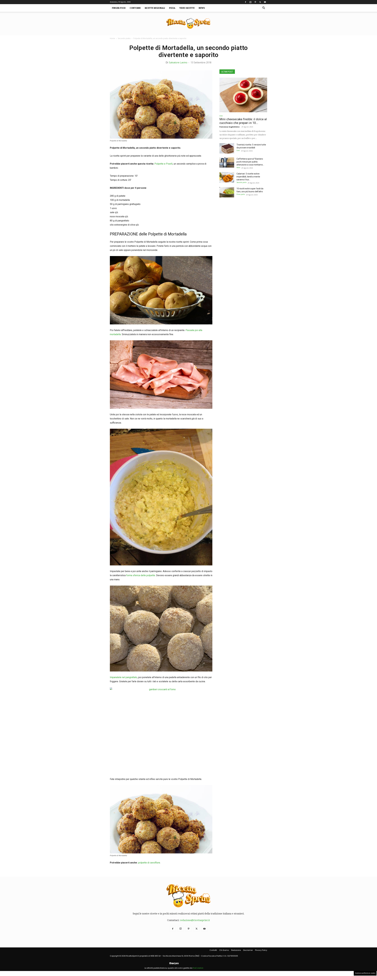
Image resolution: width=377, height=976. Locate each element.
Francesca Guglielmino (229, 127)
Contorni (135, 8)
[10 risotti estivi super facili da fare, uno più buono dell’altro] (226, 192)
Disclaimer (248, 950)
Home (112, 38)
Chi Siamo (224, 950)
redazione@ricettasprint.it (195, 920)
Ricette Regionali (155, 8)
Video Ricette (187, 8)
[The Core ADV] (174, 964)
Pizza (172, 8)
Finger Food (119, 8)
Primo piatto (241, 194)
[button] (263, 8)
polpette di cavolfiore (149, 862)
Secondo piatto (124, 38)
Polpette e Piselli (163, 163)
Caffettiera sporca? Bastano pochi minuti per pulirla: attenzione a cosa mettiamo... (250, 162)
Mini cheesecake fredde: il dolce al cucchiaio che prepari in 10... (243, 121)
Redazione (236, 950)
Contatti (213, 950)
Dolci (221, 116)
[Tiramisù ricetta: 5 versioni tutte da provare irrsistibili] (226, 148)
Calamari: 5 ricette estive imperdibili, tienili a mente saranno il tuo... (248, 177)
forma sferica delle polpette (140, 575)
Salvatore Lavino (178, 62)
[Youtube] (265, 2)
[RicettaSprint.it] (188, 23)
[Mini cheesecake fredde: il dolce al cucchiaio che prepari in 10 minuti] (243, 95)
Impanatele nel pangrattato (123, 677)
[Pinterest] (255, 2)
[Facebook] (245, 2)
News (202, 8)
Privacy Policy (261, 950)
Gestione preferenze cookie (365, 973)
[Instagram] (250, 2)
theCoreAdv (198, 968)
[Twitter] (260, 2)
